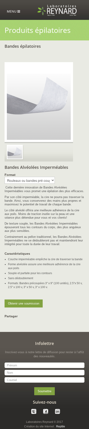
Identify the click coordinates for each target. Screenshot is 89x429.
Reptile (60, 426)
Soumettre (44, 391)
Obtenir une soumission (23, 303)
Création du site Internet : (39, 426)
